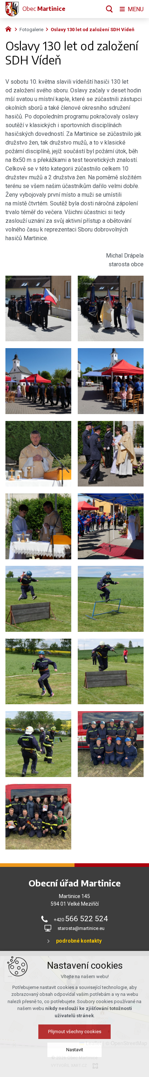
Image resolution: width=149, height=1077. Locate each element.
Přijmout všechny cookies (74, 1031)
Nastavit (74, 1049)
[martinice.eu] (10, 28)
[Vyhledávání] (109, 9)
